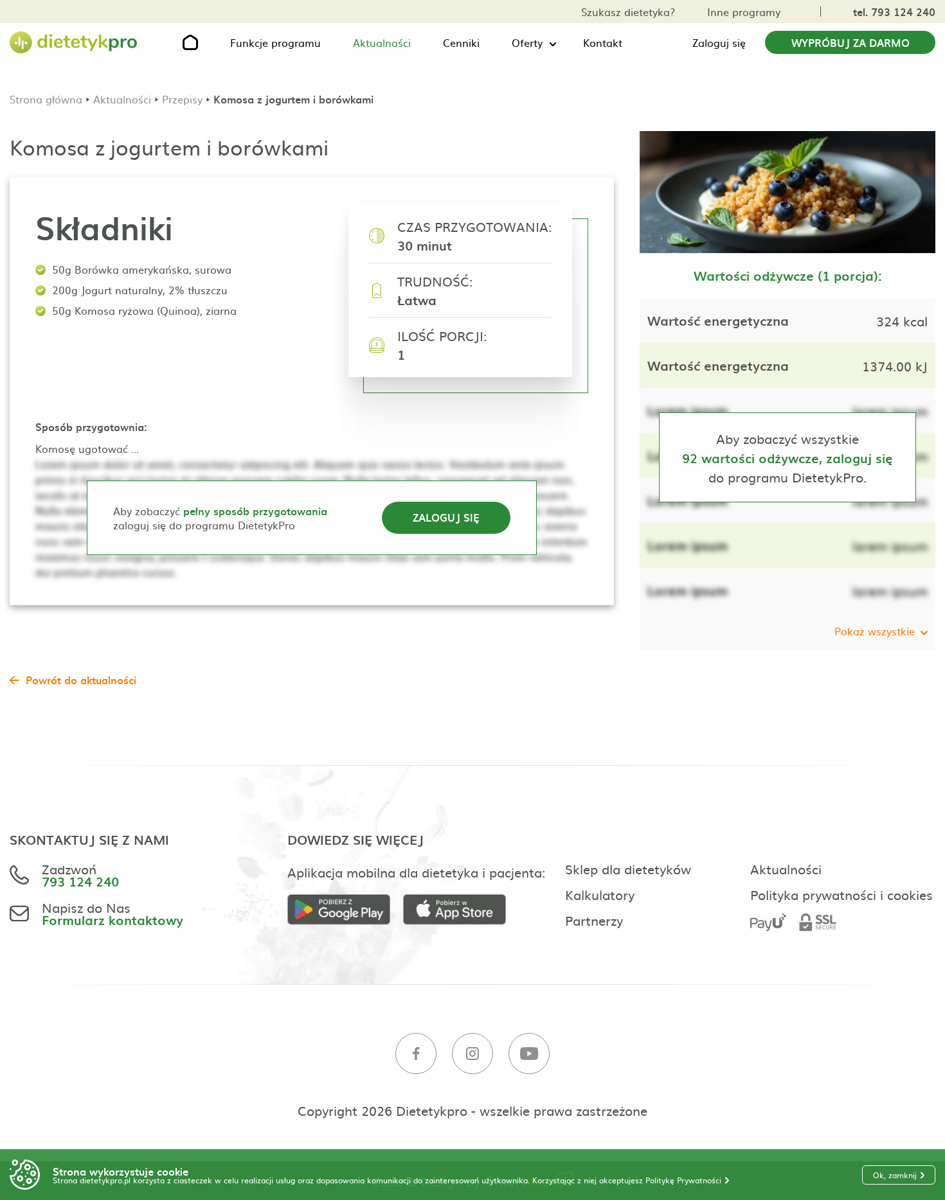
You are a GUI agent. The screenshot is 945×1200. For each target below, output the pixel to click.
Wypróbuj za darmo (850, 42)
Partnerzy (594, 919)
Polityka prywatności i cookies (841, 894)
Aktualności (382, 42)
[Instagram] (472, 1054)
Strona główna (46, 99)
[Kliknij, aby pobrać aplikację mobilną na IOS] (461, 910)
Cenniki (461, 42)
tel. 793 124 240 (894, 11)
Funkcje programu (275, 42)
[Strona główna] (74, 42)
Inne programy (743, 11)
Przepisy (182, 99)
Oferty (527, 42)
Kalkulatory (599, 894)
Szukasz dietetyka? (628, 11)
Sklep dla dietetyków (628, 868)
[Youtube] (529, 1054)
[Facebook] (416, 1054)
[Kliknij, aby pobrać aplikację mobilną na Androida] (345, 910)
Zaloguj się (719, 42)
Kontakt (602, 42)
